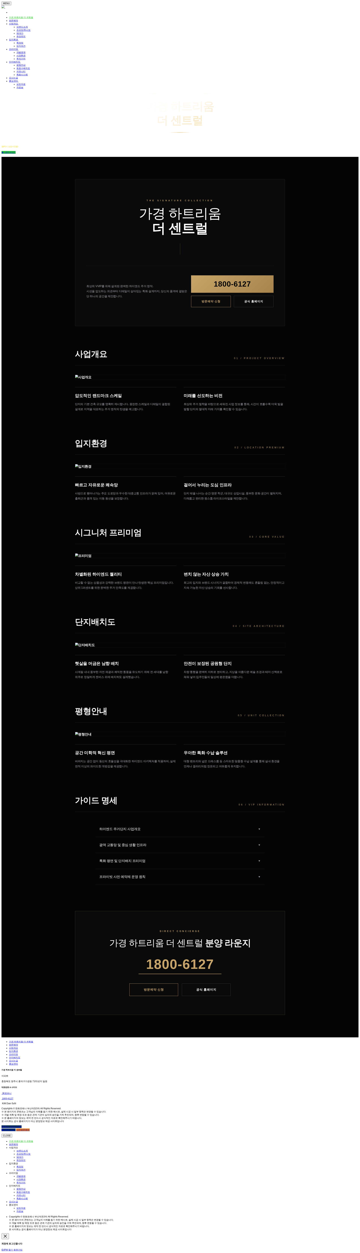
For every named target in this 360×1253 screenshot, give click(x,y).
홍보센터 (14, 81)
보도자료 (21, 84)
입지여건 (21, 46)
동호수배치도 (23, 68)
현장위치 (21, 36)
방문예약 (13, 20)
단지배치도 (15, 62)
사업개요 (14, 23)
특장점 (19, 43)
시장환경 (21, 55)
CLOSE (7, 1135)
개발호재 (21, 52)
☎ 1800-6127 (9, 152)
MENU (6, 3)
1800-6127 (232, 284)
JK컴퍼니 (6, 1093)
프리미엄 (14, 49)
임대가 (19, 33)
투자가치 (21, 58)
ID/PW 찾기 (7, 1250)
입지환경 (14, 39)
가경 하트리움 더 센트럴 (21, 17)
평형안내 (21, 65)
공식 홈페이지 (253, 301)
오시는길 (13, 78)
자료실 (19, 87)
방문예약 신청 (211, 301)
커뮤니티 (21, 71)
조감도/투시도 (23, 30)
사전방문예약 (23, 1130)
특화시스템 (22, 74)
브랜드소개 (22, 27)
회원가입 (18, 1250)
